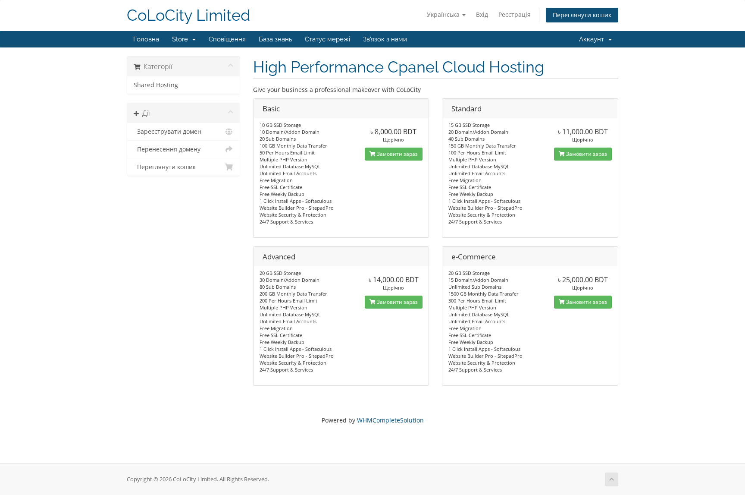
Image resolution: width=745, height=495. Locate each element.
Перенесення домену (167, 149)
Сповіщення (227, 39)
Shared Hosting (156, 85)
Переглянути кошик (582, 15)
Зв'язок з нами (385, 39)
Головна (146, 39)
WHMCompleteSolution (390, 420)
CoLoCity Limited (188, 15)
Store (181, 39)
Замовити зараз (397, 154)
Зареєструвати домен (167, 132)
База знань (275, 39)
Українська (444, 14)
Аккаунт (593, 39)
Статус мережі (327, 39)
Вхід (482, 14)
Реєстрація (514, 14)
